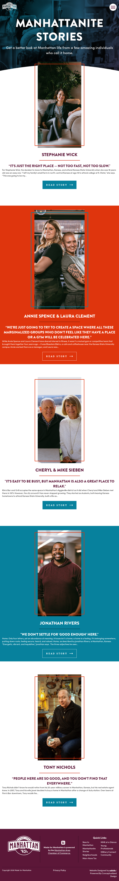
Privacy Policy (59, 870)
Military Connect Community (108, 853)
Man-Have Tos (89, 858)
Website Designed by (99, 870)
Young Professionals (107, 847)
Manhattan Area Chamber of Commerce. (59, 851)
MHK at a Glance (109, 842)
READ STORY (57, 184)
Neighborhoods (90, 854)
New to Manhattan (88, 843)
